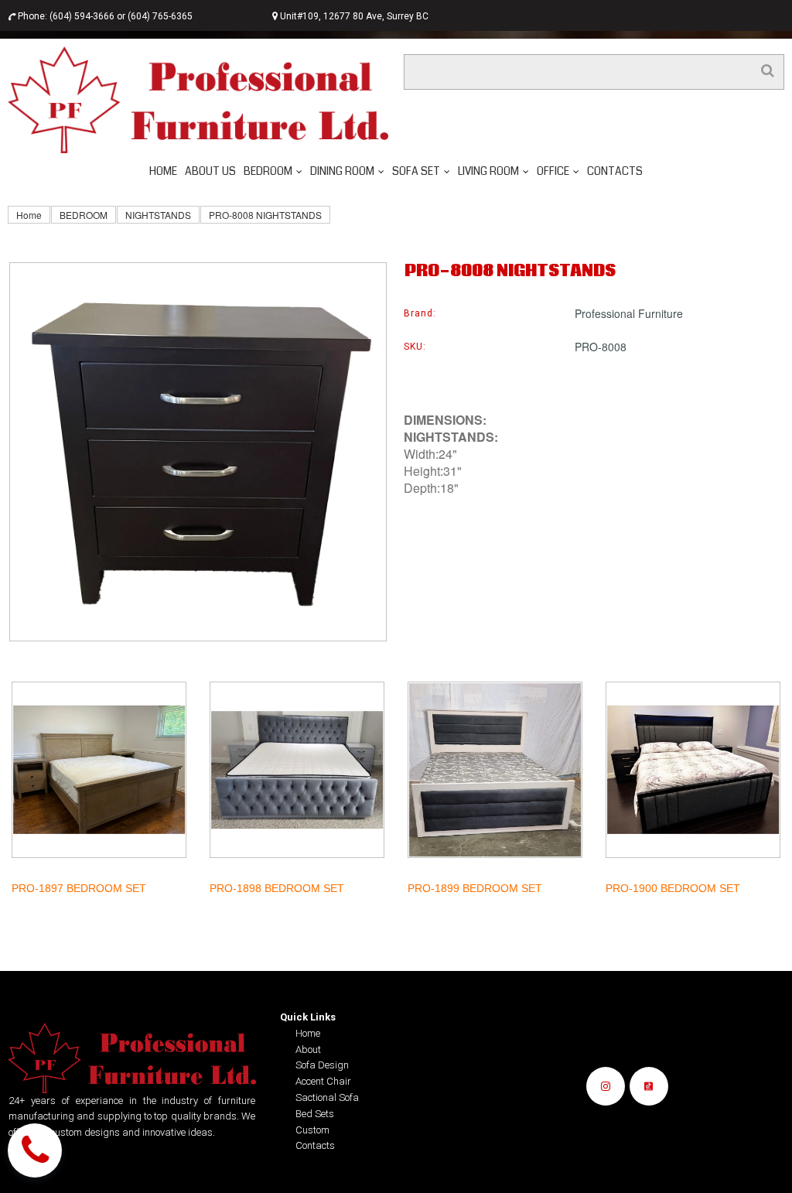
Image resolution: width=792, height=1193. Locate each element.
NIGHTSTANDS (158, 214)
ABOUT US (210, 171)
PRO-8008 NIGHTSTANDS (265, 214)
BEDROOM (84, 214)
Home (29, 214)
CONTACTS (615, 171)
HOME (163, 171)
